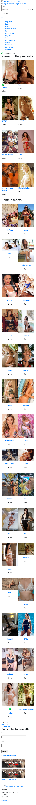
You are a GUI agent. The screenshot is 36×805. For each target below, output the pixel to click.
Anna (26, 604)
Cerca (7, 42)
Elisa (10, 534)
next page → (6, 724)
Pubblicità (8, 45)
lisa (19, 85)
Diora (26, 534)
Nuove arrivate (10, 29)
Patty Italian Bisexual (26, 709)
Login (7, 24)
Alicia (20, 154)
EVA (9, 592)
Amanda (21, 121)
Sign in (30, 10)
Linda (10, 335)
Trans (7, 38)
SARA (26, 639)
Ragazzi (8, 36)
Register (6, 13)
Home (2, 18)
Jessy (26, 499)
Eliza (26, 464)
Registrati (8, 22)
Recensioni (9, 47)
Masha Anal (9, 464)
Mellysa (10, 674)
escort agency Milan (8, 780)
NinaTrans (10, 230)
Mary (10, 569)
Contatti (8, 49)
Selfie (7, 31)
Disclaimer (5, 801)
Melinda (26, 405)
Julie (10, 253)
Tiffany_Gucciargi (8, 154)
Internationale (10, 40)
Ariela (10, 405)
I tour (7, 26)
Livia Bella (26, 300)
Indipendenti (9, 33)
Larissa (4, 87)
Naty (26, 440)
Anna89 (10, 639)
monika (9, 713)
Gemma (10, 499)
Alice (26, 230)
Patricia (26, 370)
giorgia (4, 121)
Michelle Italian (24, 188)
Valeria (26, 335)
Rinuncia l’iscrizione (8, 755)
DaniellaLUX (9, 440)
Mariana (26, 557)
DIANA (9, 300)
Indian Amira (26, 265)
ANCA (26, 674)
